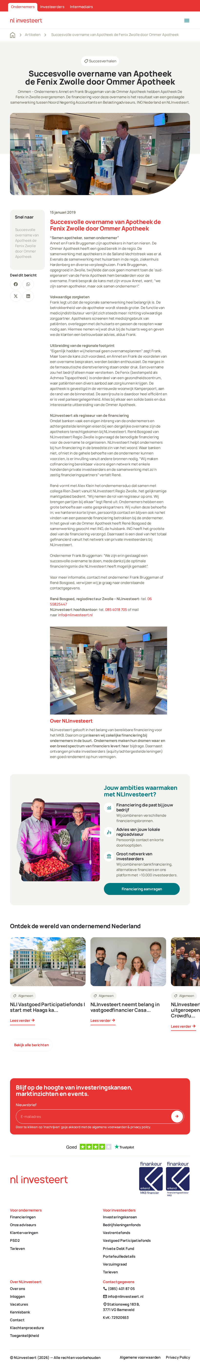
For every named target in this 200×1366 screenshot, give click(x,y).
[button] (187, 20)
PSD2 (15, 1240)
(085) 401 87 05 (119, 1288)
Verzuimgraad (115, 1264)
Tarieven (17, 1248)
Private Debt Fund (118, 1248)
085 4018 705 (116, 609)
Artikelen (32, 34)
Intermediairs (81, 6)
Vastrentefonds (116, 1232)
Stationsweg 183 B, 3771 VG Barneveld (121, 1307)
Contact (17, 1319)
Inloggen (17, 1296)
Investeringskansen (120, 1217)
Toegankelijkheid (24, 1335)
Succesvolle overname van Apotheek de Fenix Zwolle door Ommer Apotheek (27, 243)
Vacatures (19, 1304)
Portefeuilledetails (119, 1256)
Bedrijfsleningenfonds (122, 1224)
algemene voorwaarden (109, 1127)
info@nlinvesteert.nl (75, 614)
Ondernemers (22, 6)
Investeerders (52, 6)
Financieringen (23, 1217)
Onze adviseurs (23, 1224)
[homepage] (26, 20)
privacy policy (140, 1127)
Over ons (17, 1288)
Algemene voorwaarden (140, 1357)
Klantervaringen (24, 1232)
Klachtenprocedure (27, 1327)
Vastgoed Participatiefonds (127, 1240)
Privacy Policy (178, 1357)
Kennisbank (20, 1312)
